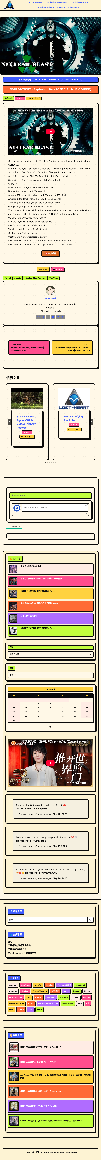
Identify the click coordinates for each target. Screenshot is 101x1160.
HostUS (38, 997)
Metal (7, 278)
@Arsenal (35, 805)
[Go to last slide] (10, 422)
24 (14, 716)
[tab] (45, 462)
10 (14, 708)
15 (75, 708)
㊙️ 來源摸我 (50, 253)
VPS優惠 (55, 991)
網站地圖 (73, 7)
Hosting (49, 985)
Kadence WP (71, 1152)
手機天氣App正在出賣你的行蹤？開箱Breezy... (40, 603)
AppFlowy (25, 985)
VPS (80, 1003)
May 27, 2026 (60, 846)
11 (26, 708)
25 (26, 716)
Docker (25, 991)
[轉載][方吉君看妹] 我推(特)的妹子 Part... (38, 591)
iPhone (21, 1009)
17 (14, 712)
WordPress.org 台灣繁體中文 (22, 953)
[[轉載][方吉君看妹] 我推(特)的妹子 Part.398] (13, 594)
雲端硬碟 (38, 2)
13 (50, 708)
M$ (87, 1003)
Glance (87, 991)
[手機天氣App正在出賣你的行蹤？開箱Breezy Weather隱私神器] (13, 606)
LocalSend (80, 985)
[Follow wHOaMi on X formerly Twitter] (43, 317)
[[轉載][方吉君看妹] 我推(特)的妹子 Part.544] (13, 631)
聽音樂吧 (27, 80)
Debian (76, 991)
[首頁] (29, 2)
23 (87, 712)
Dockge (86, 997)
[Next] (91, 422)
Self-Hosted (67, 1003)
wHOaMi (20, 98)
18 (26, 712)
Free (11, 1009)
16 (87, 708)
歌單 (61, 7)
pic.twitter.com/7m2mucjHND (31, 808)
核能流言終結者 (46, 7)
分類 (11, 647)
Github (75, 997)
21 (62, 712)
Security (13, 991)
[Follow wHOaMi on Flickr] (58, 317)
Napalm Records (16, 1003)
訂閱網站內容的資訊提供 (19, 945)
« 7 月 (49, 727)
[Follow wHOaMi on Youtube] (53, 317)
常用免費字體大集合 (29, 616)
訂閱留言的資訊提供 (17, 949)
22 (75, 712)
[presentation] (27, 399)
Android (12, 985)
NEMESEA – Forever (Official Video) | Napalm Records (27, 347)
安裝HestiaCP (80, 2)
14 (62, 708)
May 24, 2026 (60, 878)
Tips (31, 1009)
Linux (39, 1009)
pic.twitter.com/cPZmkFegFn (31, 841)
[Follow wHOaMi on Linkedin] (62, 317)
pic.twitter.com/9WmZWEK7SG (41, 873)
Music (17, 278)
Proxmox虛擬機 (64, 985)
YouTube (53, 278)
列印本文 (44, 269)
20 (50, 712)
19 (38, 712)
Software (64, 997)
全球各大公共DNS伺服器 (31, 566)
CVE (29, 997)
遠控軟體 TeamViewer (58, 2)
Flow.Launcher (15, 997)
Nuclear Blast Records (34, 278)
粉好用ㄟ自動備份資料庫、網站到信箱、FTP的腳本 (42, 578)
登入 (10, 941)
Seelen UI (51, 997)
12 (38, 708)
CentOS (37, 985)
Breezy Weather (40, 991)
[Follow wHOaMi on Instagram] (48, 317)
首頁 (20, 80)
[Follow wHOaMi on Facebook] (38, 317)
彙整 (11, 668)
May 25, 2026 (60, 814)
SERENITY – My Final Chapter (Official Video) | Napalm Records (73, 347)
